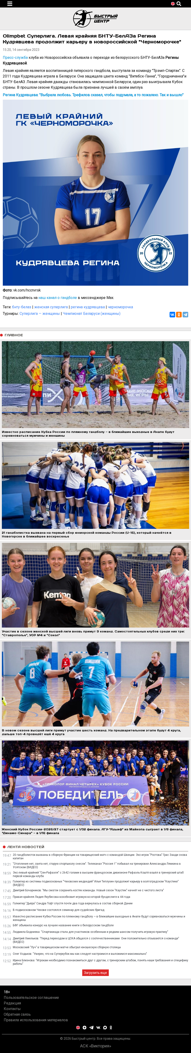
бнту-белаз (21, 307)
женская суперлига (51, 307)
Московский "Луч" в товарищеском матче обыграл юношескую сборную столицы (67, 947)
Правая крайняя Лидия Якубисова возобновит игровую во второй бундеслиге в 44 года (71, 897)
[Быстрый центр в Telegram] (91, 1027)
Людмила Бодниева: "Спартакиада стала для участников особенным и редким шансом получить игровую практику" (90, 932)
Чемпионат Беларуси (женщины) (91, 313)
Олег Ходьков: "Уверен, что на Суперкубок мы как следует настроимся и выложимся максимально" (80, 953)
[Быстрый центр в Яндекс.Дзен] (84, 1027)
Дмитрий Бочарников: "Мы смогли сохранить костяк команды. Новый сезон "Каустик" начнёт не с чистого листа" (88, 890)
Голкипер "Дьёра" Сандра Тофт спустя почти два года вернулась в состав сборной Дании (73, 903)
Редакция (12, 1003)
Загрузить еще (95, 973)
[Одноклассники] (179, 314)
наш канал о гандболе (57, 297)
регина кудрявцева (88, 307)
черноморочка (120, 307)
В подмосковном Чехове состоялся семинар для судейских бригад (58, 910)
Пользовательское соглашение (31, 997)
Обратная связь (17, 1014)
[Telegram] (185, 314)
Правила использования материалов (36, 1020)
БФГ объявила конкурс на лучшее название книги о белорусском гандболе (63, 925)
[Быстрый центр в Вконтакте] (98, 1027)
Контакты (12, 1009)
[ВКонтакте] (172, 314)
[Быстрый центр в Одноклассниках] (111, 1027)
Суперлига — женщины (40, 313)
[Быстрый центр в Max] (105, 1027)
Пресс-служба (15, 57)
